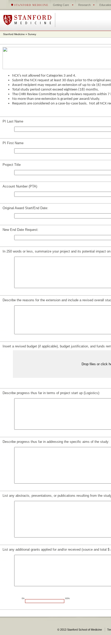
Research (84, 4)
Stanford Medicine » (15, 34)
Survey (32, 34)
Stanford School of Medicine (81, 629)
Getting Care (61, 4)
